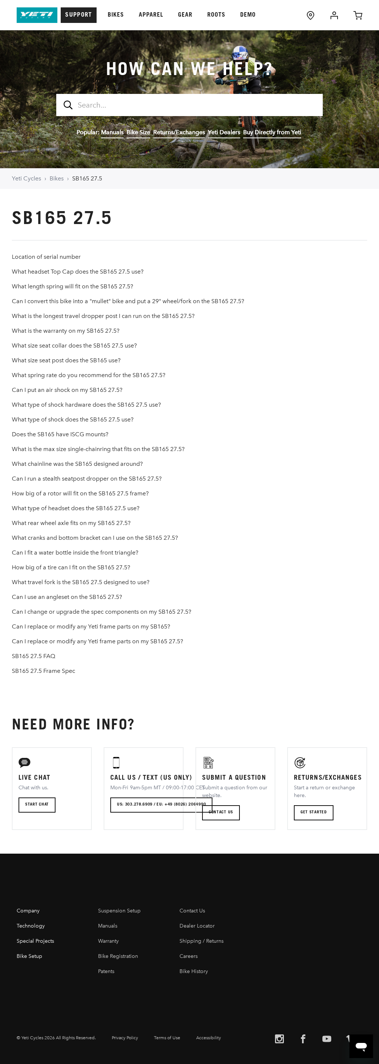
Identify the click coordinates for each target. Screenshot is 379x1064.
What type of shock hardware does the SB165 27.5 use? (86, 404)
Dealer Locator (197, 926)
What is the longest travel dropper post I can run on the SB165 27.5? (103, 315)
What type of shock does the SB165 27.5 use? (73, 419)
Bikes (116, 15)
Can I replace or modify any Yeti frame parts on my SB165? (91, 626)
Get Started (314, 812)
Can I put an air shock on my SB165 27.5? (67, 389)
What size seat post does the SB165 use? (66, 360)
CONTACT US (221, 812)
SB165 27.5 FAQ (33, 656)
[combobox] (189, 105)
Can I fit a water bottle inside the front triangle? (75, 552)
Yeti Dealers (224, 132)
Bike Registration (118, 956)
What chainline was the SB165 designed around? (77, 463)
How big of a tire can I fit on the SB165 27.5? (71, 567)
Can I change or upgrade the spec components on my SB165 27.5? (101, 611)
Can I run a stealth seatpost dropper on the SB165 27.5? (87, 478)
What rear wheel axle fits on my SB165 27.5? (71, 522)
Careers (189, 956)
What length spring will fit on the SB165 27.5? (72, 286)
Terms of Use (167, 1037)
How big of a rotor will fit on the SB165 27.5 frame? (80, 493)
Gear (185, 15)
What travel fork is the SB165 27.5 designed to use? (81, 582)
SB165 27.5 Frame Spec (43, 670)
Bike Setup (29, 956)
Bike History (194, 971)
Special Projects (35, 941)
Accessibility (208, 1037)
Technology (31, 926)
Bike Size (138, 132)
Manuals (112, 132)
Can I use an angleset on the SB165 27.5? (67, 596)
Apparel (151, 15)
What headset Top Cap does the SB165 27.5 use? (78, 271)
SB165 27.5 (87, 178)
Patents (106, 971)
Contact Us (192, 911)
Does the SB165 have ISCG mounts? (60, 434)
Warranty (108, 941)
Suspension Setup (119, 911)
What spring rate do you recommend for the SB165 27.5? (88, 375)
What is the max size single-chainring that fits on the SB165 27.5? (98, 449)
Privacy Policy (125, 1037)
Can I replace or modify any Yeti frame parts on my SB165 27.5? (97, 641)
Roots (216, 15)
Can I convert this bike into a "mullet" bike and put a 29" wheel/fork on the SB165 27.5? (128, 301)
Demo (248, 15)
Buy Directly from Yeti (272, 132)
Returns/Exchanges (179, 132)
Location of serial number (46, 256)
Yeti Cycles (26, 178)
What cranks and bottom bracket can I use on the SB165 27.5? (95, 537)
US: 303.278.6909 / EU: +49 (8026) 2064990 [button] (161, 805)
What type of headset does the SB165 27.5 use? (76, 508)
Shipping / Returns (202, 941)
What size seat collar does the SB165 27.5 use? (74, 345)
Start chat (37, 805)
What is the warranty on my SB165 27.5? (66, 330)
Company (28, 911)
